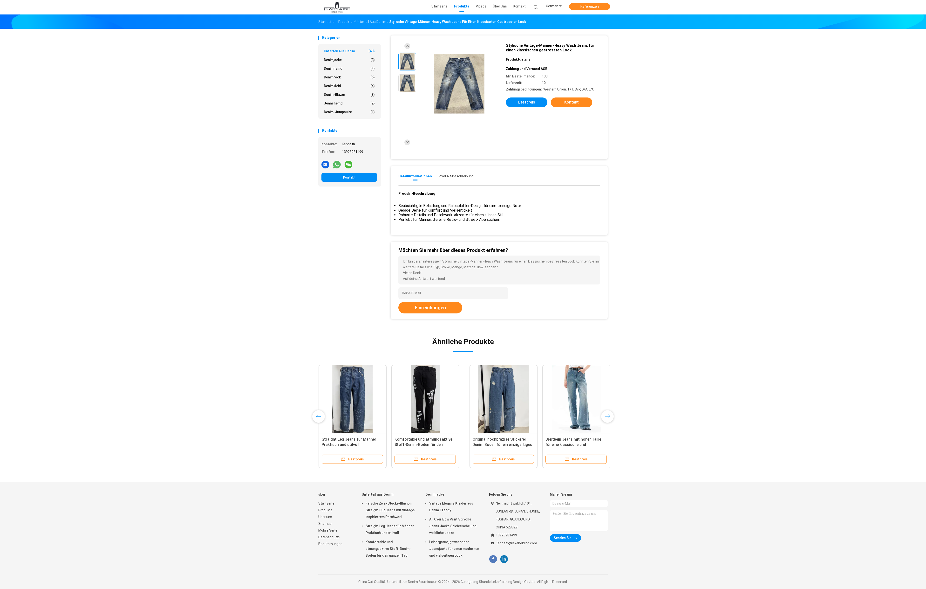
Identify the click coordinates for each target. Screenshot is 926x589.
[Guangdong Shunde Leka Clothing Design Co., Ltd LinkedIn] (504, 559)
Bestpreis (526, 102)
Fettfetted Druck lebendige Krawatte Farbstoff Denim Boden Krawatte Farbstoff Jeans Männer (570, 444)
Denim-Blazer (349, 95)
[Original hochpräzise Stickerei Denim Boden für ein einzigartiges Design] (352, 399)
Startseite (326, 503)
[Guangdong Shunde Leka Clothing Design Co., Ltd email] (325, 164)
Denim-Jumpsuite (349, 112)
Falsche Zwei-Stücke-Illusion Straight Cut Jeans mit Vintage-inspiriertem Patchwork (390, 510)
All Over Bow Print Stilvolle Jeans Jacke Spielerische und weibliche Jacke (453, 526)
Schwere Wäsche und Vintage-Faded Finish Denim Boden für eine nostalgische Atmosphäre (497, 444)
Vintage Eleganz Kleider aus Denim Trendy (451, 506)
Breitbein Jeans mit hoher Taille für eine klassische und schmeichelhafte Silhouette (422, 444)
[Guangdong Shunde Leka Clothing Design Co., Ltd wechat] (348, 164)
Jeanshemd (349, 103)
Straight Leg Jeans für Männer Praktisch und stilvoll (390, 529)
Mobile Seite (327, 530)
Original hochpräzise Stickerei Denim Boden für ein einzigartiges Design (351, 444)
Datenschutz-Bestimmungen (330, 540)
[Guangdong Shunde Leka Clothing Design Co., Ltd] (337, 7)
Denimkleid (349, 86)
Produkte (325, 510)
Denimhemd (349, 68)
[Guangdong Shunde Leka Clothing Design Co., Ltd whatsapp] (337, 164)
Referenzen (589, 6)
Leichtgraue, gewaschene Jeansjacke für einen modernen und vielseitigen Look (454, 548)
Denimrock (349, 77)
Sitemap (325, 524)
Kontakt (349, 177)
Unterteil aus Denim (349, 51)
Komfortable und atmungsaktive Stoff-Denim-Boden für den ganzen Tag (388, 548)
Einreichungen (430, 308)
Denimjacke (349, 60)
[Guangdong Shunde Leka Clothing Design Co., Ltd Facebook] (493, 559)
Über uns (325, 517)
